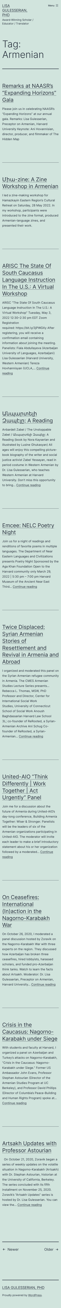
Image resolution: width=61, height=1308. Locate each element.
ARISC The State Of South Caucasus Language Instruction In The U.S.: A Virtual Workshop (28, 280)
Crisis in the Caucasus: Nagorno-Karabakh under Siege (29, 1031)
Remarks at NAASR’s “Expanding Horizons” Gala (29, 93)
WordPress (35, 1295)
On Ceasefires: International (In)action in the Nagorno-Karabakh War (26, 911)
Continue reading (28, 485)
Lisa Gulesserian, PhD (14, 10)
